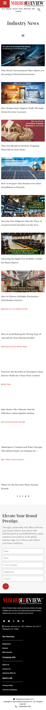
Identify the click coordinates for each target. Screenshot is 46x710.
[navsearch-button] (39, 10)
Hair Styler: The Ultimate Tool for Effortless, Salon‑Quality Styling (18, 411)
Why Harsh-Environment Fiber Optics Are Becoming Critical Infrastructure (22, 72)
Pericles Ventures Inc (12, 626)
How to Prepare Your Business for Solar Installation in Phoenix (21, 185)
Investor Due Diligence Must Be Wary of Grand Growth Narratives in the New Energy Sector (21, 223)
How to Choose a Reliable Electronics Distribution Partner (20, 298)
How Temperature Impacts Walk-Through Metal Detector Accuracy (22, 110)
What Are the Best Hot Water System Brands (19, 486)
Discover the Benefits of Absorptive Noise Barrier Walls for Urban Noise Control (22, 373)
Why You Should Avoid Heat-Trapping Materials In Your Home (20, 147)
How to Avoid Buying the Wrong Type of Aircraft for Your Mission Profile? (21, 336)
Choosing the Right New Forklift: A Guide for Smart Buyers (21, 260)
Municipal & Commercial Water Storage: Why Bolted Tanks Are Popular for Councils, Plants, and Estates (22, 449)
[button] (23, 35)
